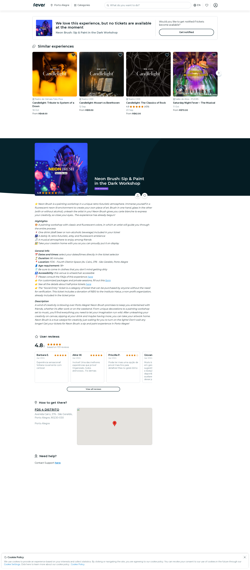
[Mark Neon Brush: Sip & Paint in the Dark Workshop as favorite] (145, 196)
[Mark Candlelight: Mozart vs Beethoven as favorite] (120, 55)
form (108, 280)
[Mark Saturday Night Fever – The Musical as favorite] (214, 55)
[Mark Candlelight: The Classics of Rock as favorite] (167, 55)
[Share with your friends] (138, 196)
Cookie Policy (77, 564)
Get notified (186, 32)
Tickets (185, 194)
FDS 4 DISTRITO (47, 409)
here (90, 276)
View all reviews (93, 389)
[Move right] (219, 73)
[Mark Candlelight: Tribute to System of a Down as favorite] (73, 55)
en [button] (199, 5)
